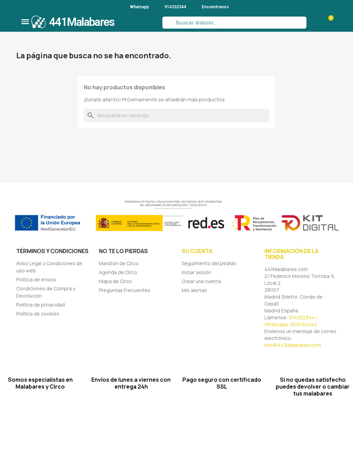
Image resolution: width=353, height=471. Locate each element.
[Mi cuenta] (313, 23)
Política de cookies (37, 313)
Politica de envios (36, 279)
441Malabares (81, 22)
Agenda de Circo (118, 272)
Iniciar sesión (196, 272)
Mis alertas (194, 290)
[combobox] (234, 23)
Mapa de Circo (115, 281)
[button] (25, 22)
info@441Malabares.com (292, 345)
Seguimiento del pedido (209, 263)
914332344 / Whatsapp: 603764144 (290, 321)
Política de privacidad (40, 304)
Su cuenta (197, 251)
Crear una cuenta (201, 281)
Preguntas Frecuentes (124, 290)
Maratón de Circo (119, 263)
